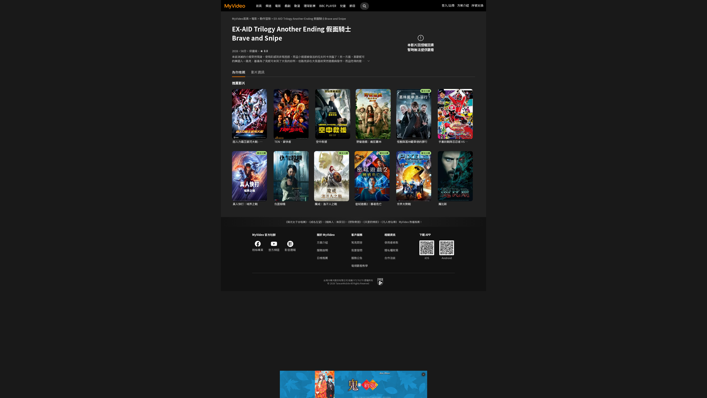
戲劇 (288, 6)
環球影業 (310, 6)
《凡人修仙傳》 (389, 222)
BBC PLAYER (327, 6)
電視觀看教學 (359, 266)
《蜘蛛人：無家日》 (335, 222)
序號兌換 (477, 5)
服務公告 (356, 258)
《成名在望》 (315, 222)
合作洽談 (389, 258)
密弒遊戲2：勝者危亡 (368, 204)
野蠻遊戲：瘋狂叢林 (368, 142)
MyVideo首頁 (240, 18)
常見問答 (356, 242)
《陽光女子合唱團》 (296, 222)
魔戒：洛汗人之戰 (326, 204)
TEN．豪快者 (282, 142)
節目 (352, 6)
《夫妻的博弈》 (371, 222)
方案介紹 (463, 5)
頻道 (268, 6)
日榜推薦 (322, 258)
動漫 (297, 6)
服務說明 (322, 250)
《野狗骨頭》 (354, 222)
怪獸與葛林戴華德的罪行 (412, 142)
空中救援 (321, 142)
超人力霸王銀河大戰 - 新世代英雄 (248, 142)
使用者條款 (391, 242)
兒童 (343, 6)
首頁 (259, 6)
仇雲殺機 (279, 204)
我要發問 (356, 250)
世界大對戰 (404, 204)
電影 (278, 6)
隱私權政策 (391, 250)
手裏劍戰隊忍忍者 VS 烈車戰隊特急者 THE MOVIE (455, 142)
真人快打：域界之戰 (245, 204)
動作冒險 (265, 18)
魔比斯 (443, 204)
